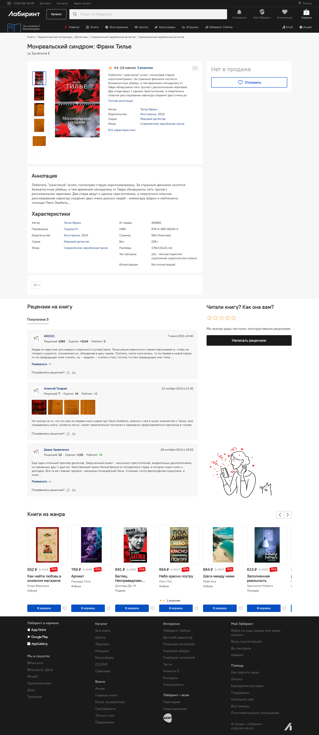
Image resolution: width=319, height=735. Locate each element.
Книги (94, 27)
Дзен (31, 690)
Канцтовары (167, 27)
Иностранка (148, 114)
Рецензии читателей (179, 644)
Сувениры (103, 671)
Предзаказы (104, 722)
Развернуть (39, 364)
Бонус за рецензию (110, 702)
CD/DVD (101, 664)
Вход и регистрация (246, 641)
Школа (143, 27)
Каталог (56, 14)
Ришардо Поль (81, 581)
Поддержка (240, 693)
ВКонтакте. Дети (40, 670)
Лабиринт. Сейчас (221, 27)
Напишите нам (242, 699)
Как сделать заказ (245, 672)
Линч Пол (165, 581)
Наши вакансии (175, 709)
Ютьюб (32, 676)
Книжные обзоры (176, 651)
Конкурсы (170, 678)
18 (35, 285)
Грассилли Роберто (260, 586)
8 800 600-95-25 (242, 728)
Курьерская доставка (247, 686)
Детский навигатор (178, 637)
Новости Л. (171, 671)
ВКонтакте (35, 663)
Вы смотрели (241, 648)
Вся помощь (240, 706)
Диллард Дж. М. (126, 586)
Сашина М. (71, 229)
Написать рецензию (249, 340)
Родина (120, 590)
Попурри (253, 590)
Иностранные (119, 27)
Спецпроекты (173, 685)
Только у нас (104, 715)
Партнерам (171, 702)
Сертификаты (105, 709)
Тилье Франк (148, 109)
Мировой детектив (152, 119)
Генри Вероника (38, 586)
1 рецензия (173, 600)
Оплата (236, 679)
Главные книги (106, 695)
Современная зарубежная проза (162, 123)
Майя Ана (209, 581)
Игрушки (192, 27)
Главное (74, 27)
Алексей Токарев (55, 388)
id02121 (49, 336)
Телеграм (34, 697)
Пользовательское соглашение (255, 713)
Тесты (167, 664)
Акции (307, 27)
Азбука (32, 590)
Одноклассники (39, 683)
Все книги (102, 631)
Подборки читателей (179, 658)
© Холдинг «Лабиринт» (247, 724)
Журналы (102, 644)
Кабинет (237, 655)
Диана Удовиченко (56, 449)
